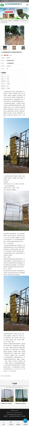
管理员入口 (19, 416)
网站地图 (23, 416)
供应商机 (10, 20)
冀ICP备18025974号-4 (18, 412)
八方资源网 (10, 416)
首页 (6, 20)
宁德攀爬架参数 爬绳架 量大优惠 (7, 403)
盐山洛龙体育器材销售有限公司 (12, 414)
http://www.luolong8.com (6, 375)
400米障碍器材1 (16, 20)
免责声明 (15, 416)
